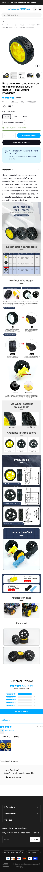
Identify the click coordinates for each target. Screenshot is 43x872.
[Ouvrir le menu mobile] (3, 9)
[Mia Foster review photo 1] (5, 745)
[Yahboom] (19, 8)
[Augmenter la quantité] (13, 135)
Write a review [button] (21, 711)
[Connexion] (34, 9)
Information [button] (9, 807)
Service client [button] (10, 813)
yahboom (14, 102)
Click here (13, 156)
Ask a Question (14, 777)
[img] (5, 727)
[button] (8, 98)
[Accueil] (3, 21)
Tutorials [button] (8, 820)
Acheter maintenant (21, 142)
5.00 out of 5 (27, 686)
